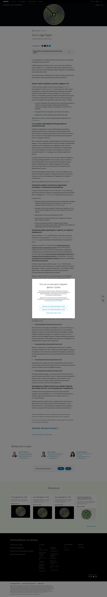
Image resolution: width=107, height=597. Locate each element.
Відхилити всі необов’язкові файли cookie (53, 309)
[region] (53, 298)
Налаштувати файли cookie (53, 313)
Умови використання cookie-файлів (53, 300)
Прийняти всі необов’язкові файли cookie (53, 306)
